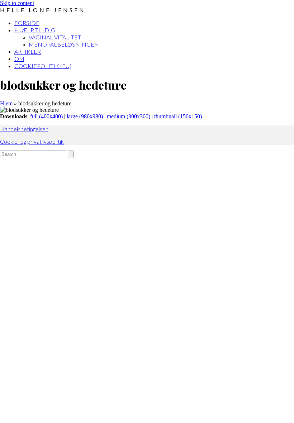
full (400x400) (46, 116)
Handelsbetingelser (24, 128)
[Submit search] (71, 154)
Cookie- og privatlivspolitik (32, 141)
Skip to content (17, 3)
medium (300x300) (128, 116)
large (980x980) (85, 116)
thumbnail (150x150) (178, 116)
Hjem (6, 103)
